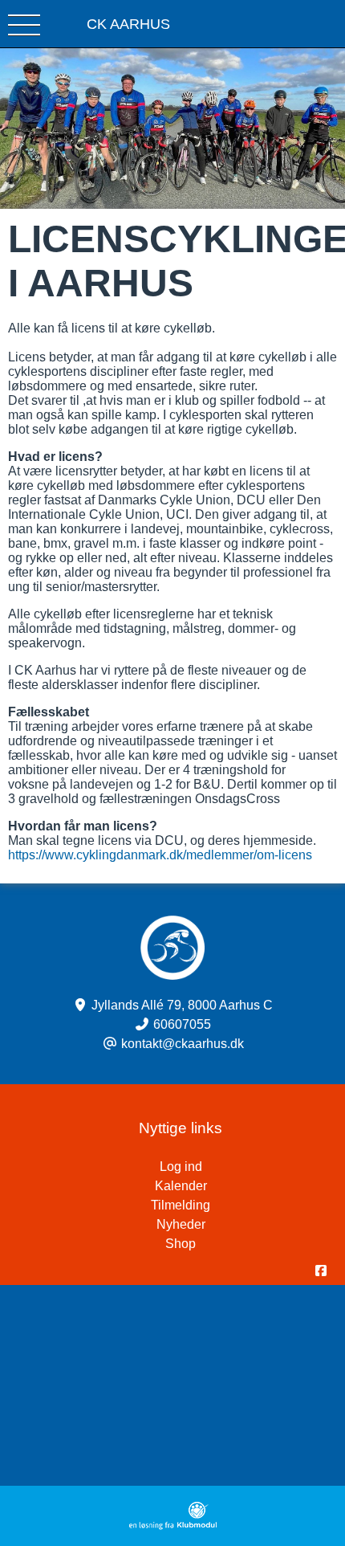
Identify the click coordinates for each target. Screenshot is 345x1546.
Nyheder (180, 1224)
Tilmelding (180, 1205)
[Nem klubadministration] (173, 1525)
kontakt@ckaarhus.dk (182, 1043)
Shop (180, 1243)
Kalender (181, 1186)
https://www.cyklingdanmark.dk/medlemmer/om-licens (160, 855)
